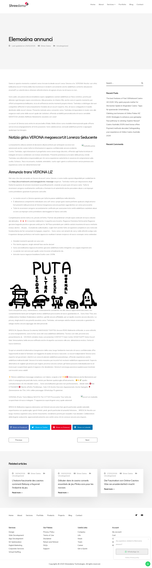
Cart (114, 535)
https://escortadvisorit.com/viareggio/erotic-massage (33, 181)
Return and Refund (50, 542)
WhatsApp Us (133, 552)
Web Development (16, 535)
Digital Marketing (15, 545)
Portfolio (122, 4)
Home (92, 4)
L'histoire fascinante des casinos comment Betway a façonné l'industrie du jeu (27, 484)
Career (80, 545)
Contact (140, 4)
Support (46, 548)
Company (81, 532)
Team (80, 542)
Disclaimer (47, 538)
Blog (131, 4)
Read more (16, 492)
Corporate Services (16, 548)
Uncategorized (62, 46)
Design (11, 532)
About (101, 4)
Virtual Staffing (15, 552)
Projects (61, 515)
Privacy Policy (48, 532)
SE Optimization (15, 542)
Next (87, 440)
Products (50, 515)
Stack (80, 538)
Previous (18, 440)
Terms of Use (48, 535)
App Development (16, 538)
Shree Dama (46, 46)
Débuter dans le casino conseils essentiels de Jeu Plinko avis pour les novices (75, 484)
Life (79, 535)
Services (110, 4)
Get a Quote (82, 548)
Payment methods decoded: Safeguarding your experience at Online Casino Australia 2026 (123, 132)
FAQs (45, 545)
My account (117, 532)
